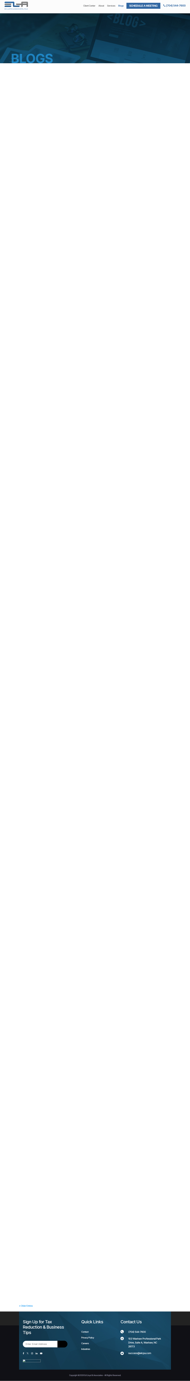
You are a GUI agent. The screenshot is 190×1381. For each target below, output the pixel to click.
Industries (85, 1349)
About (101, 6)
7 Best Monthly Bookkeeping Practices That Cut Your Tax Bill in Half (60, 724)
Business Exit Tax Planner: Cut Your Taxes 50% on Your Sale (56, 997)
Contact (84, 1332)
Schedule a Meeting (143, 5)
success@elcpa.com (139, 1353)
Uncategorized (53, 185)
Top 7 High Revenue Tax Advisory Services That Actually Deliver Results (63, 1133)
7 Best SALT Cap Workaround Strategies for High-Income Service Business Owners (69, 588)
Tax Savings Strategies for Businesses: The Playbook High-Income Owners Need (68, 452)
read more (29, 200)
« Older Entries (26, 1305)
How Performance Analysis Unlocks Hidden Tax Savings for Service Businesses (67, 316)
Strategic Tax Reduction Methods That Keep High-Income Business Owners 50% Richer (71, 860)
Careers (85, 1343)
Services (111, 6)
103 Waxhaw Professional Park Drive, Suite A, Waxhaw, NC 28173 (144, 1342)
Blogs (121, 6)
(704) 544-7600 (175, 5)
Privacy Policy (87, 1337)
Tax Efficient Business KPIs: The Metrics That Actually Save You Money (62, 179)
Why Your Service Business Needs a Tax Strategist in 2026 (55, 1269)
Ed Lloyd (28, 185)
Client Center (89, 6)
